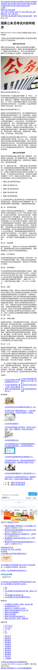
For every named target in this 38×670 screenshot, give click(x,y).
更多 (16, 14)
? (6, 589)
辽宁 (19, 12)
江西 (12, 14)
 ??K (7, 629)
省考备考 (34, 2)
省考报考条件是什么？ (12, 606)
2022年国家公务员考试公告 (14, 595)
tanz (6, 587)
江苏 (9, 14)
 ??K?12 (9, 625)
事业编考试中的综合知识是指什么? (17, 538)
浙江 (5, 14)
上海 (9, 12)
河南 (26, 12)
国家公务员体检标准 (12, 612)
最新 (29, 498)
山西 (33, 12)
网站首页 (8, 636)
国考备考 (14, 2)
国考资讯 (8, 638)
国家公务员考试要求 (18, 484)
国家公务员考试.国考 (8, 10)
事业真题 (8, 654)
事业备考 (8, 652)
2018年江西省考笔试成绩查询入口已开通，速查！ (29, 381)
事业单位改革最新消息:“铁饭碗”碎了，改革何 (20, 534)
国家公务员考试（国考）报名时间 (16, 618)
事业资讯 (8, 650)
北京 (2, 12)
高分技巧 (8, 656)
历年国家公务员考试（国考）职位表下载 (19, 604)
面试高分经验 (25, 6)
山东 (30, 12)
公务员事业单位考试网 (13, 662)
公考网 (3, 8)
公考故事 (8, 658)
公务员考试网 (12, 16)
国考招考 (7, 2)
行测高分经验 (5, 6)
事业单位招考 (12, 4)
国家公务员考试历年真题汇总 (15, 616)
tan (6, 631)
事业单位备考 (22, 4)
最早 (35, 498)
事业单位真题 (31, 4)
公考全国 (4, 549)
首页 (2, 2)
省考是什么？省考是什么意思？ (16, 608)
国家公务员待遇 (10, 614)
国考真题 (21, 2)
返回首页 (10, 547)
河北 (23, 12)
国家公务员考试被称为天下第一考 (16, 610)
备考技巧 (10, 522)
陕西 (2, 14)
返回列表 (4, 547)
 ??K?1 (8, 627)
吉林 (16, 12)
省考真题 (4, 4)
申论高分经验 (15, 6)
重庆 (12, 12)
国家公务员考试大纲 (18, 482)
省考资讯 (8, 644)
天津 (5, 12)
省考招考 (27, 2)
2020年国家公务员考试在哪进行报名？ (18, 597)
